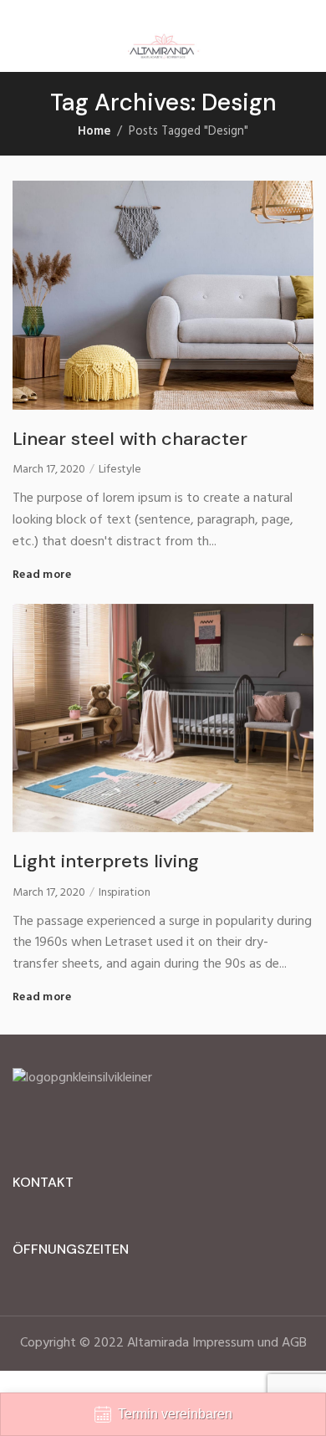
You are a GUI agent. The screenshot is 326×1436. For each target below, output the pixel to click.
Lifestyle (120, 470)
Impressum (223, 1343)
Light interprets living (106, 861)
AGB (294, 1343)
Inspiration (124, 893)
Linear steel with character (130, 439)
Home (94, 131)
